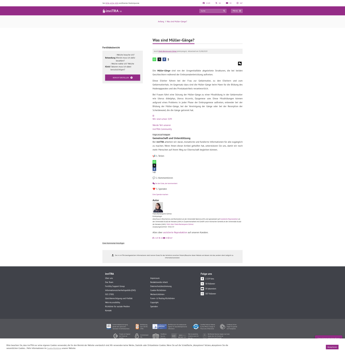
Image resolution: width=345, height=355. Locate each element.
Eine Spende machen (160, 194)
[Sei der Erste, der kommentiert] (240, 63)
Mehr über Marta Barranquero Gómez (180, 224)
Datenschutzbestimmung (161, 286)
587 (241, 3)
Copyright (154, 302)
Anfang (161, 21)
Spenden (154, 306)
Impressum (155, 278)
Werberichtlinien (157, 294)
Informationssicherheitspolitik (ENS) (120, 290)
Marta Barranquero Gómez (167, 51)
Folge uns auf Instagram (161, 135)
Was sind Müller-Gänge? (177, 21)
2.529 (208, 3)
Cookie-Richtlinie (54, 348)
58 (219, 3)
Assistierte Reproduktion (229, 219)
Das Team (109, 282)
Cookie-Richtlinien (158, 290)
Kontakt (108, 310)
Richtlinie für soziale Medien (117, 306)
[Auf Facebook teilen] (164, 59)
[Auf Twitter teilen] (159, 59)
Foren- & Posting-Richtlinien (162, 298)
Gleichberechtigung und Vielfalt (118, 298)
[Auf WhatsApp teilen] (154, 59)
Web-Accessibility (112, 302)
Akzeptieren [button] (332, 347)
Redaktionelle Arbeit (159, 282)
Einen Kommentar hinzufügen (113, 243)
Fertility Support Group (115, 286)
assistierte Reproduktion (175, 232)
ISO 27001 (109, 294)
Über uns (109, 278)
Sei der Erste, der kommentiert (166, 183)
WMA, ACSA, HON (112, 3)
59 (230, 3)
